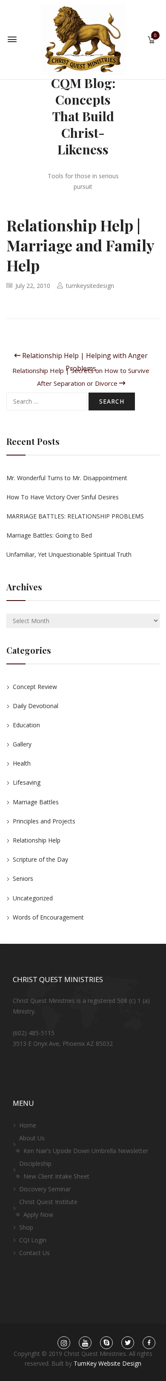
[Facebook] (149, 1343)
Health (22, 763)
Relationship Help (36, 840)
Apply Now (38, 1214)
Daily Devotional (35, 706)
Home (27, 1125)
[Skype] (106, 1343)
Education (26, 725)
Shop (26, 1227)
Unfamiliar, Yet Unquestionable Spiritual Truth (69, 554)
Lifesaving (26, 782)
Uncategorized (33, 898)
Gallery (22, 744)
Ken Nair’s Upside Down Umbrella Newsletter (85, 1151)
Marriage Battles (36, 802)
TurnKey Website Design (107, 1363)
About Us (32, 1138)
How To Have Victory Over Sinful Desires (62, 497)
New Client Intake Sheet (56, 1176)
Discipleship (35, 1163)
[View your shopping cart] (151, 40)
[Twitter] (128, 1343)
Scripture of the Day (40, 859)
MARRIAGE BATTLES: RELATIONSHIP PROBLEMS (75, 516)
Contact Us (34, 1253)
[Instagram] (64, 1343)
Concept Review (35, 687)
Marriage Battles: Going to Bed (49, 535)
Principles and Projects (44, 821)
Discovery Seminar (45, 1189)
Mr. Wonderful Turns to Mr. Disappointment (66, 478)
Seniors (23, 878)
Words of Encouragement (48, 917)
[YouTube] (85, 1343)
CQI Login (32, 1240)
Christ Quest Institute (48, 1202)
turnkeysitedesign (90, 286)
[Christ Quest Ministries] (83, 39)
